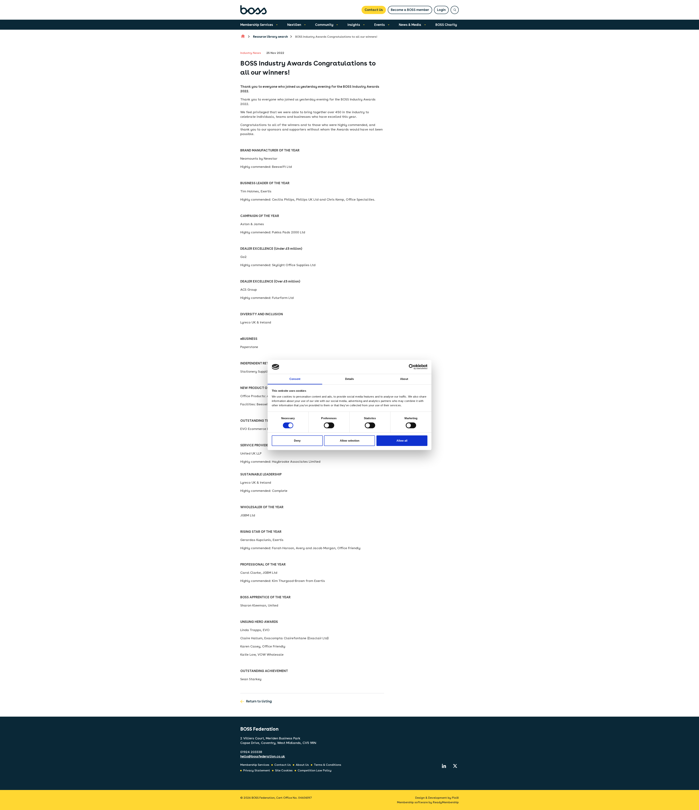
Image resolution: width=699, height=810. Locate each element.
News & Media (410, 25)
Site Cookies (284, 770)
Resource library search (270, 36)
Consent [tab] (294, 378)
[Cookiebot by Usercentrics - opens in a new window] (411, 367)
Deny (297, 440)
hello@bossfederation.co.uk (262, 756)
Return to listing (259, 701)
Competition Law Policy (314, 770)
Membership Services (256, 25)
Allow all (401, 440)
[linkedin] (444, 766)
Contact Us (374, 10)
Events (379, 25)
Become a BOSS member (410, 10)
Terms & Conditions (327, 764)
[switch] (329, 425)
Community (324, 25)
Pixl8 (455, 797)
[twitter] (455, 766)
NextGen (294, 25)
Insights (353, 25)
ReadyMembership (446, 802)
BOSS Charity (446, 25)
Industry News (250, 53)
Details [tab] (349, 378)
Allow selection (349, 440)
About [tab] (404, 378)
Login (441, 10)
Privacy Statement (256, 770)
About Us (302, 764)
